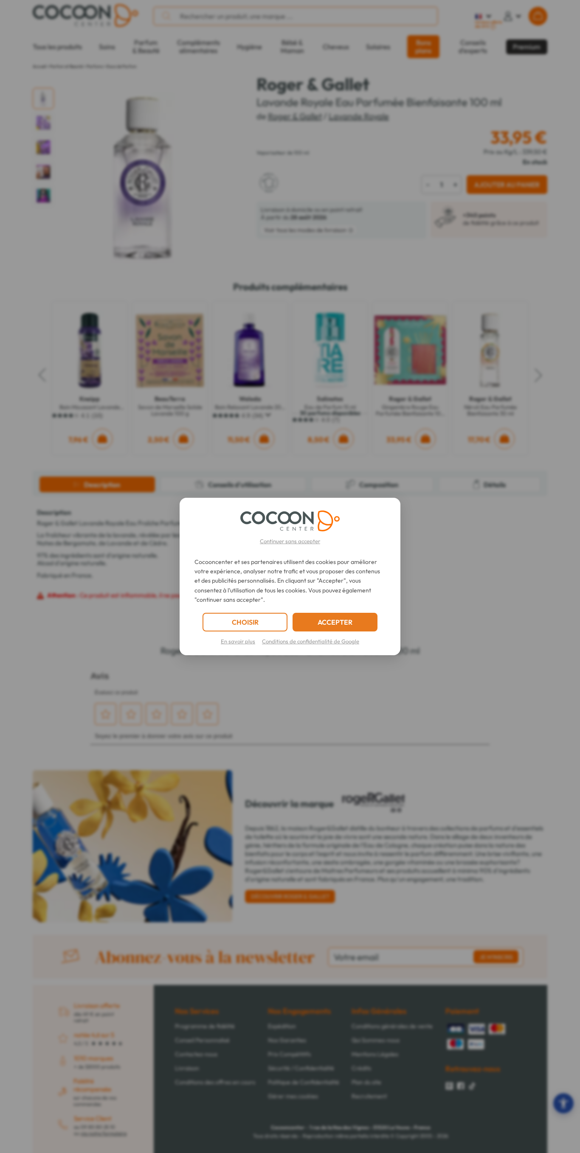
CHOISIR (245, 622)
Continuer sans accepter (290, 541)
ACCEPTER (335, 622)
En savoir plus (238, 641)
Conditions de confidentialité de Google (310, 641)
